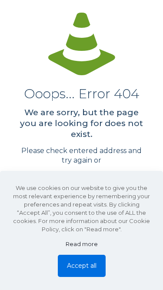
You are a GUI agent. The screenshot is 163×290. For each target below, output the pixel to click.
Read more (82, 243)
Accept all (81, 266)
